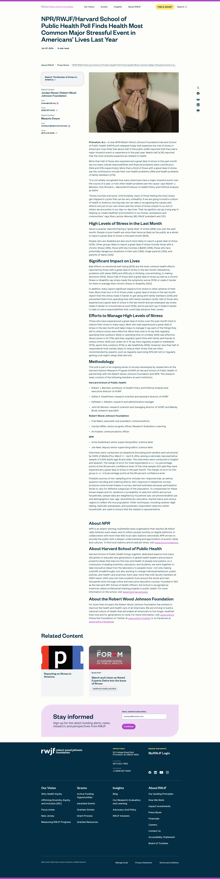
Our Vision (48, 787)
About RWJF (157, 787)
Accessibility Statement (161, 837)
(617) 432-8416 (47, 133)
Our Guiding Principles (160, 794)
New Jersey (47, 815)
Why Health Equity (51, 794)
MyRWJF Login (159, 753)
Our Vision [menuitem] (89, 6)
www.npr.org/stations (166, 542)
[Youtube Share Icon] (161, 772)
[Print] (198, 110)
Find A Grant (165, 6)
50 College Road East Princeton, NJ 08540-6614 (126, 753)
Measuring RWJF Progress (56, 822)
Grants (82, 787)
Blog (115, 794)
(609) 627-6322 (48, 110)
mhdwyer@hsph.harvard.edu (54, 126)
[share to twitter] (198, 87)
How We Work (156, 800)
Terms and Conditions (169, 862)
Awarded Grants (86, 803)
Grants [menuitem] (104, 6)
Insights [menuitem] (118, 6)
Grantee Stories (85, 809)
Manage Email (122, 862)
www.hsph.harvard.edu (135, 592)
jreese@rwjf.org (48, 103)
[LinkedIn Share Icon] (155, 773)
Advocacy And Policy (124, 809)
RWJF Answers (121, 815)
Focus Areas (48, 809)
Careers (152, 824)
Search (180, 6)
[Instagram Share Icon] (167, 773)
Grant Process (85, 815)
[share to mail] (198, 99)
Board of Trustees (158, 843)
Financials (153, 818)
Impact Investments (159, 806)
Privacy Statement (143, 862)
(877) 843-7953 (120, 764)
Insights (118, 787)
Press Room (155, 812)
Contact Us (154, 831)
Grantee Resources (87, 822)
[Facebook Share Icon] (149, 773)
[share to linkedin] (198, 105)
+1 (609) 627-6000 (122, 771)
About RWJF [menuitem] (134, 6)
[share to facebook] (198, 93)
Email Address (134, 712)
